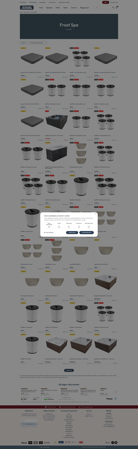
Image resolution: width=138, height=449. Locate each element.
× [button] (95, 214)
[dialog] (69, 224)
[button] (48, 232)
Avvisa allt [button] (72, 232)
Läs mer (84, 220)
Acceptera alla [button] (86, 232)
